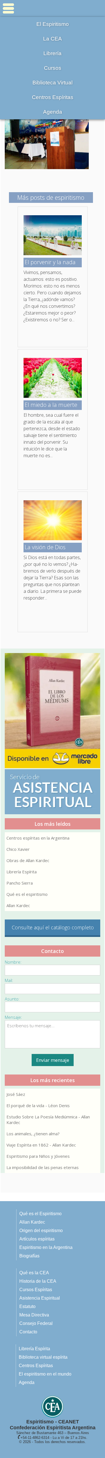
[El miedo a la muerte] (53, 396)
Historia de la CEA (37, 1281)
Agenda (52, 112)
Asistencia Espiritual (39, 1298)
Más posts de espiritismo (50, 197)
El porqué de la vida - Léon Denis (38, 1105)
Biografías (29, 1255)
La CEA (52, 39)
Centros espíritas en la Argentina (37, 838)
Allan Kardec (18, 905)
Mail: (9, 980)
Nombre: (13, 962)
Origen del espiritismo (41, 1230)
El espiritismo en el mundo (45, 1374)
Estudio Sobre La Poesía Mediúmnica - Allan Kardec (48, 1119)
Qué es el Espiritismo (40, 1213)
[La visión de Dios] (53, 538)
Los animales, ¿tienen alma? (33, 1133)
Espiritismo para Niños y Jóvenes (38, 1156)
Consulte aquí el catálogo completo (53, 927)
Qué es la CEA (34, 1272)
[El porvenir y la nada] (53, 253)
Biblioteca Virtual (52, 83)
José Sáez (15, 1094)
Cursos (52, 68)
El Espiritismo (52, 24)
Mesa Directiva (34, 1315)
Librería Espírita (21, 871)
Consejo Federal (36, 1323)
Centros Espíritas (52, 97)
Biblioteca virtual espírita (43, 1357)
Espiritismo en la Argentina (46, 1247)
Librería (52, 53)
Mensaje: (13, 1017)
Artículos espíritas (37, 1239)
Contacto (28, 1331)
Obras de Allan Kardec (27, 860)
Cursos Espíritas (35, 1289)
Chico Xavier (18, 849)
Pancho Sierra (19, 883)
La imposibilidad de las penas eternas (42, 1167)
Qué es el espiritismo (27, 894)
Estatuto (27, 1306)
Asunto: (12, 999)
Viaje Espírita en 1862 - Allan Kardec (41, 1145)
